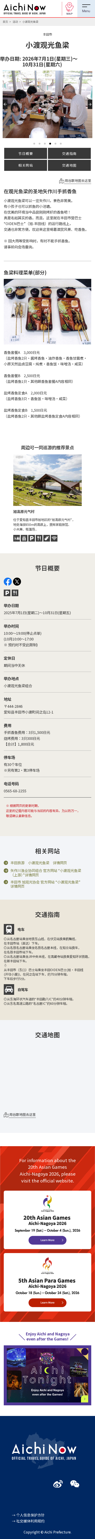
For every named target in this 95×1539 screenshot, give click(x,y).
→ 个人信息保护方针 (28, 1515)
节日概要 (25, 153)
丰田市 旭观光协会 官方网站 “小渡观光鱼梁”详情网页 (45, 884)
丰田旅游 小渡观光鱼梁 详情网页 (38, 863)
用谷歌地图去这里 (77, 180)
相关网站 (25, 165)
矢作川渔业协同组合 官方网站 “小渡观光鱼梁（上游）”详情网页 (45, 872)
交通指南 (69, 153)
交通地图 (69, 165)
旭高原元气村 (23, 511)
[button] (6, 109)
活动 (15, 22)
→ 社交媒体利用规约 (28, 1521)
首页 (5, 22)
